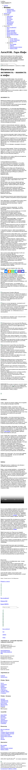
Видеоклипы (13, 41)
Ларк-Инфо (10, 16)
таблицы (15, 515)
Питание (9, 17)
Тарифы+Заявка (11, 10)
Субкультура (4, 690)
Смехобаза (9, 24)
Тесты (8, 35)
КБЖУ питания (11, 31)
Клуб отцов (4, 703)
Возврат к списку (5, 581)
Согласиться (4, 768)
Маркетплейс (4, 704)
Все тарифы (13, 44)
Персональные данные (16, 47)
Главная (6, 5)
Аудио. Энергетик (15, 40)
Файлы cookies (4, 749)
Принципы (4, 687)
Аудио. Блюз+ (13, 38)
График (3, 686)
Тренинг (9, 20)
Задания (9, 12)
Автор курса (7, 13)
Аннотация (4, 684)
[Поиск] (16, 64)
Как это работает (5, 729)
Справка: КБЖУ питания (7, 733)
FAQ (8, 28)
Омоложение (10, 22)
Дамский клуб (4, 701)
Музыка (3, 739)
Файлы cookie (13, 48)
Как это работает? (11, 27)
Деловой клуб (4, 700)
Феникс (15, 529)
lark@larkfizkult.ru (5, 650)
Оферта (12, 45)
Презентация (10, 9)
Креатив (3, 706)
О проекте (3, 693)
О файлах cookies (12, 768)
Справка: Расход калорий (7, 732)
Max (2, 653)
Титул (2, 683)
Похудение (10, 19)
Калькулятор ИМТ (12, 33)
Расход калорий (11, 30)
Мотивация (10, 23)
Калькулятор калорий (12, 34)
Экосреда (3, 688)
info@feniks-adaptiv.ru (6, 652)
